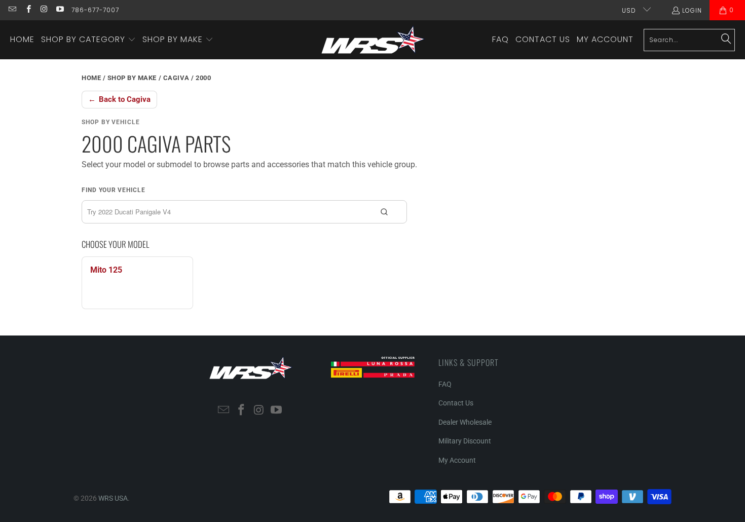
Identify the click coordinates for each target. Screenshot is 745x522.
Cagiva (176, 78)
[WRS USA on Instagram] (44, 10)
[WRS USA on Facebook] (27, 10)
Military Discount (464, 441)
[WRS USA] (373, 39)
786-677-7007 (95, 10)
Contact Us (455, 403)
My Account (457, 460)
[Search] (726, 39)
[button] (88, 40)
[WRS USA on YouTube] (59, 10)
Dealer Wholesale (465, 422)
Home (91, 78)
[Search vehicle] (384, 211)
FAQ (445, 384)
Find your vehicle (113, 190)
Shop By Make (132, 78)
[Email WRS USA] (12, 10)
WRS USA (113, 498)
